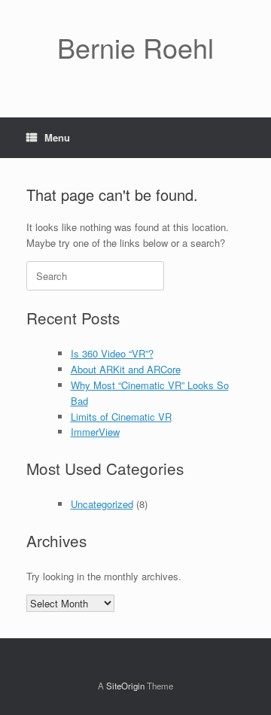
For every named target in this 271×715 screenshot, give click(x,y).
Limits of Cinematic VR (121, 416)
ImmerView (95, 431)
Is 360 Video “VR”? (112, 353)
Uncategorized (102, 504)
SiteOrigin (125, 686)
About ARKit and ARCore (126, 369)
